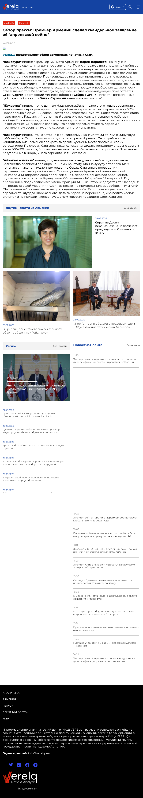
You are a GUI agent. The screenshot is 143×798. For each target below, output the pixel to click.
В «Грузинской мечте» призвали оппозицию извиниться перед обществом (31, 479)
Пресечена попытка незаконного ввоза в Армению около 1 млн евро (105, 629)
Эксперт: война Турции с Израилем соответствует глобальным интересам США (105, 519)
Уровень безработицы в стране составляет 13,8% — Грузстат (35, 447)
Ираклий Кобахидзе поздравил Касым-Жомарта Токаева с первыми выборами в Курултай (34, 463)
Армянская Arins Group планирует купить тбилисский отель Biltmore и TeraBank (29, 415)
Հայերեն (9, 23)
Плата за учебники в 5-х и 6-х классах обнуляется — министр (104, 644)
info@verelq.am (27, 788)
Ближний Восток (15, 712)
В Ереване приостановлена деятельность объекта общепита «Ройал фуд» (105, 597)
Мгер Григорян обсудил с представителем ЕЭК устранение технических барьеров (103, 613)
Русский (23, 23)
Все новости (133, 345)
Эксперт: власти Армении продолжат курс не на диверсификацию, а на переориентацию (104, 660)
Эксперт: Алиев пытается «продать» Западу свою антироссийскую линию (104, 566)
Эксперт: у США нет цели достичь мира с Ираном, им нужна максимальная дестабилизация (105, 550)
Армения (9, 699)
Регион (8, 705)
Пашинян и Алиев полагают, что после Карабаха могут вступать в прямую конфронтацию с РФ (104, 535)
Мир (6, 718)
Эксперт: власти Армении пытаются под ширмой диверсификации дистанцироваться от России (104, 361)
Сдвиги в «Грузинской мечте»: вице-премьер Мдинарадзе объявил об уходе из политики (31, 431)
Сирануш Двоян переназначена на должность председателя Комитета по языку (102, 582)
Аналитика (11, 692)
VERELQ (9, 54)
